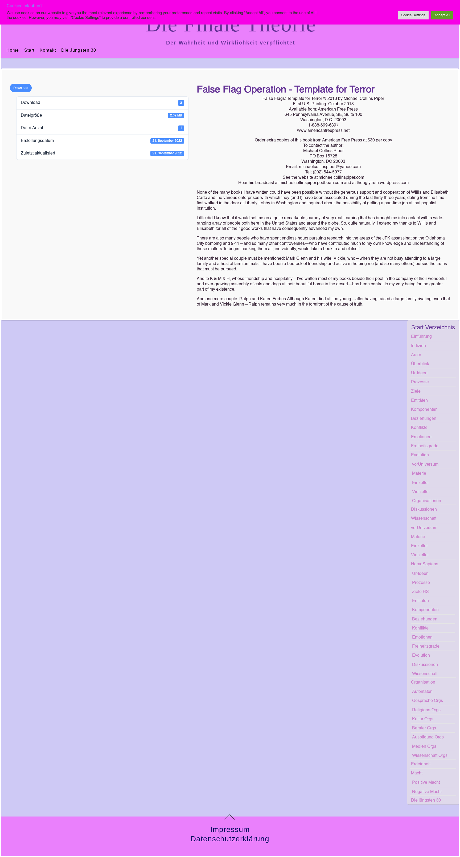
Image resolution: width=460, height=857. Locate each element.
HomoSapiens (424, 564)
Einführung (421, 337)
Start (29, 50)
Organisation (423, 682)
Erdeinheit (420, 764)
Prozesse (420, 382)
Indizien (418, 346)
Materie (419, 474)
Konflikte (419, 428)
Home (12, 50)
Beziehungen (423, 419)
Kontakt (48, 50)
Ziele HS (420, 592)
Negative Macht (427, 792)
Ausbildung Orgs (428, 737)
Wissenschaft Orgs (429, 756)
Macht (416, 773)
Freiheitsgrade (424, 446)
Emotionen (421, 437)
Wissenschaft (423, 519)
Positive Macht (426, 783)
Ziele (416, 391)
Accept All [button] (442, 15)
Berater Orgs (424, 728)
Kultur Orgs (422, 719)
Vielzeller (421, 492)
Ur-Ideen (419, 373)
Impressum (230, 829)
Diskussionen (424, 509)
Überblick (420, 364)
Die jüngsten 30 (78, 50)
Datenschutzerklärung (230, 839)
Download (20, 88)
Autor (416, 355)
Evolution (420, 455)
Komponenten (424, 410)
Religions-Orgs (426, 710)
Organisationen (426, 501)
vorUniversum (425, 464)
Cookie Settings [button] (413, 15)
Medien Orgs (424, 747)
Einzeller (420, 483)
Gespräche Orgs (427, 701)
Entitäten (419, 401)
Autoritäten (422, 692)
